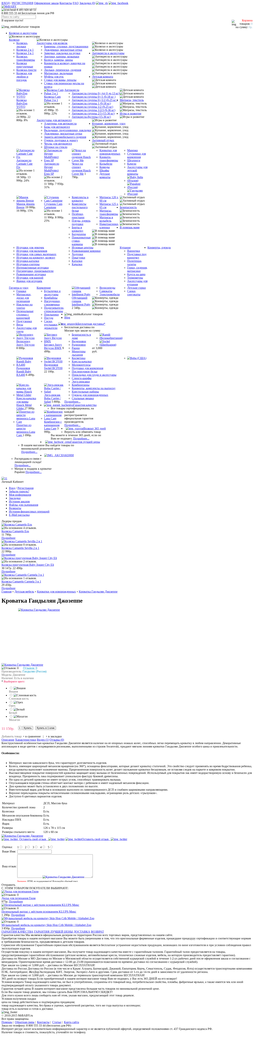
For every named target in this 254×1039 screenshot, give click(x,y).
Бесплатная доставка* (91, 323)
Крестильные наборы (85, 391)
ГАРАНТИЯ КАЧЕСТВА (17, 931)
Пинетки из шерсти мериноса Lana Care (25, 430)
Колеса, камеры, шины (58, 59)
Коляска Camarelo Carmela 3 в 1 (21, 581)
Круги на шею (136, 274)
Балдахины (79, 234)
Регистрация (25, 488)
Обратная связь (24, 1022)
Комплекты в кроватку (80, 199)
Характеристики (25, 739)
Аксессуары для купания (137, 282)
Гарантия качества (85, 405)
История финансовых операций (29, 511)
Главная (6, 591)
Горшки (21, 291)
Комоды (104, 167)
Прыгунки (78, 257)
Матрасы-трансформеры (108, 212)
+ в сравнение (32, 736)
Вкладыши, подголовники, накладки (67, 130)
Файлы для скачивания (23, 504)
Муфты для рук (54, 76)
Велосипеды (107, 287)
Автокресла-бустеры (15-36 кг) (91, 116)
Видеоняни (79, 341)
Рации (76, 348)
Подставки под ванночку (136, 256)
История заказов (19, 501)
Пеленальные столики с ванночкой (24, 314)
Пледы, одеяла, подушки (81, 222)
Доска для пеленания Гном (18, 898)
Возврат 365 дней (94, 428)
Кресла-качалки (82, 361)
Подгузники (24, 321)
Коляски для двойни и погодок (24, 77)
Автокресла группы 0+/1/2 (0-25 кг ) (95, 100)
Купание (125, 247)
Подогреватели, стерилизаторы (54, 309)
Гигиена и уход (18, 287)
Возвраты (15, 508)
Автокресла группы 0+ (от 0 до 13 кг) (96, 93)
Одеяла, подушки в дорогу (61, 140)
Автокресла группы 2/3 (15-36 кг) (93, 113)
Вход (12, 488)
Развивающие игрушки (31, 274)
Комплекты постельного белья (80, 207)
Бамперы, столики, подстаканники (66, 46)
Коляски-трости (26, 69)
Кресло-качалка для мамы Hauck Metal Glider (26, 403)
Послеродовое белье (84, 371)
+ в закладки (54, 736)
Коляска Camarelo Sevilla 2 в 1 (20, 548)
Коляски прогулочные (24, 65)
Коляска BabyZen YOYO (21, 103)
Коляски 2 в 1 (25, 49)
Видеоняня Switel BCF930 (53, 366)
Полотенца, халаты (134, 262)
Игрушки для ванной (29, 277)
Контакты (66, 3)
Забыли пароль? (19, 491)
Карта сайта (71, 1022)
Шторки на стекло (55, 147)
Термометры (135, 277)
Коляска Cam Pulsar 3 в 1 (52, 98)
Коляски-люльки (22, 45)
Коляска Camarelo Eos (15, 531)
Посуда (48, 317)
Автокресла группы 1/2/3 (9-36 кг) (93, 110)
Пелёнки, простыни (78, 215)
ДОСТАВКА (82, 931)
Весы (19, 324)
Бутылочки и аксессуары (52, 292)
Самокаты (105, 291)
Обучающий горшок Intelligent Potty (81, 301)
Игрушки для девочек (30, 247)
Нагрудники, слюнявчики (52, 303)
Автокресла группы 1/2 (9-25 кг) (92, 106)
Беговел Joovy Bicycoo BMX (53, 346)
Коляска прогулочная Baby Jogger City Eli (27, 564)
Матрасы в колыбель (106, 219)
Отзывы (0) (57, 739)
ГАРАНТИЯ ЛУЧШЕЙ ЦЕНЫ (53, 931)
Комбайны (50, 297)
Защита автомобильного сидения (65, 137)
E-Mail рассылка (19, 514)
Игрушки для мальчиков (31, 250)
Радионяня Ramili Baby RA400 (23, 371)
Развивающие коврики (86, 250)
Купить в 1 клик (45, 728)
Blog (67, 317)
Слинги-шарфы (81, 378)
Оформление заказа (46, 3)
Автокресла (71, 90)
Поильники (51, 314)
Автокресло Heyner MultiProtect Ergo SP (51, 168)
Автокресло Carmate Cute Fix (24, 164)
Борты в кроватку (77, 229)
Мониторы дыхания (79, 353)
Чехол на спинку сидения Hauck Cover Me (81, 168)
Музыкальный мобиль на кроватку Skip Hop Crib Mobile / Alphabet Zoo (46, 925)
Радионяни (79, 344)
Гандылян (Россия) (34, 671)
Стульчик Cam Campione (53, 205)
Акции (68, 455)
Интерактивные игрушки (32, 267)
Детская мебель (24, 591)
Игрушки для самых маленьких (36, 254)
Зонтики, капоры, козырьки (61, 56)
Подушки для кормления (87, 368)
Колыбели (105, 163)
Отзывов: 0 (30, 668)
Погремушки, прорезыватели (35, 271)
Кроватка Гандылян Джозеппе (98, 591)
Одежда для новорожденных (90, 395)
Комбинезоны (80, 384)
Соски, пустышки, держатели (51, 325)
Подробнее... (72, 401)
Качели (131, 163)
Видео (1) (43, 739)
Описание (7, 739)
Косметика (78, 358)
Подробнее (8, 538)
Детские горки (136, 287)
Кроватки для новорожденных (109, 152)
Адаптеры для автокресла (60, 123)
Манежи (132, 150)
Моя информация (20, 494)
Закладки (15, 498)
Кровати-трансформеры (108, 158)
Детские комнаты (104, 175)
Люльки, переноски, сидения (62, 69)
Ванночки (133, 250)
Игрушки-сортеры (28, 264)
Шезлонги (133, 160)
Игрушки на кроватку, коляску (35, 257)
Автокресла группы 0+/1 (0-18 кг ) (93, 96)
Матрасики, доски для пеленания (23, 298)
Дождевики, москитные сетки (63, 49)
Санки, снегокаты (133, 292)
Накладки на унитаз (24, 306)
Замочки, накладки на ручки (62, 53)
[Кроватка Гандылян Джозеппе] (39, 609)
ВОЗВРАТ (97, 931)
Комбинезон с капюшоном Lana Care (53, 425)
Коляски (14, 39)
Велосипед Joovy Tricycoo (25, 343)
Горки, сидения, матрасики (137, 269)
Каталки (77, 260)
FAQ (76, 3)
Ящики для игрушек (29, 281)
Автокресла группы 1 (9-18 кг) (91, 103)
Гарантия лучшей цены (85, 441)
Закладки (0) (87, 3)
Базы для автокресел (57, 126)
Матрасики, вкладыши (58, 73)
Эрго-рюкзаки (81, 381)
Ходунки (77, 254)
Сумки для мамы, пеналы (60, 80)
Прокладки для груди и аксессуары (94, 374)
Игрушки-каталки (27, 260)
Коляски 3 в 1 (25, 53)
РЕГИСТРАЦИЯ (22, 3)
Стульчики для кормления (136, 155)
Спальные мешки (83, 398)
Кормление (44, 287)
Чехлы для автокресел (58, 143)
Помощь (6, 1022)
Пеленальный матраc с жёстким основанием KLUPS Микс (38, 911)
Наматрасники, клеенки (109, 225)
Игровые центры (82, 247)
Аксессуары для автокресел (54, 120)
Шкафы (104, 170)
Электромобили (109, 294)
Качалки (77, 264)
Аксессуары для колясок (52, 43)
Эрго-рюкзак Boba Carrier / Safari (52, 398)
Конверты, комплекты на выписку (93, 388)
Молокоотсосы (81, 364)
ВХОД (5, 3)
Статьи (56, 1022)
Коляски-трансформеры (25, 58)
